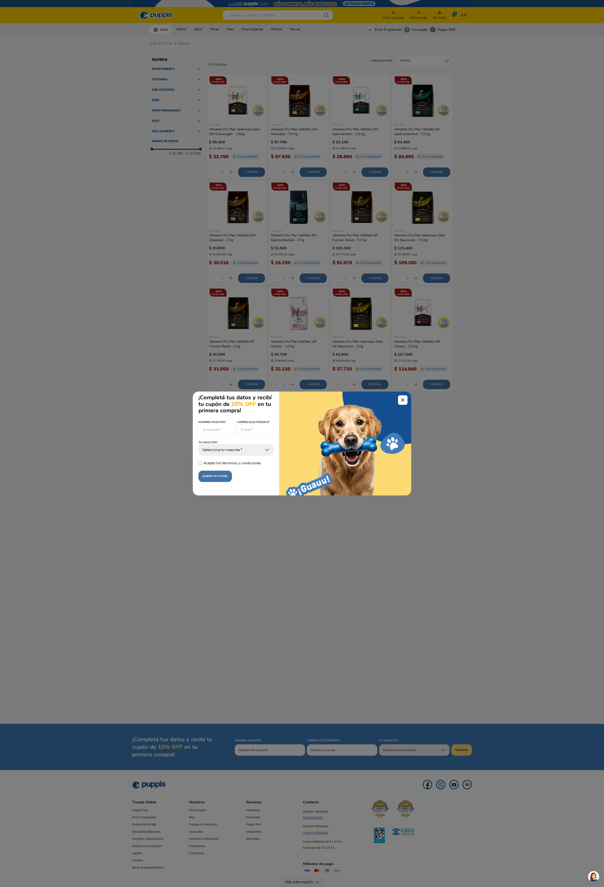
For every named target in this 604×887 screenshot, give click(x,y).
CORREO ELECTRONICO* (253, 422)
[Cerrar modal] (402, 400)
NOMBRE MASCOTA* (212, 422)
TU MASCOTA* (208, 442)
